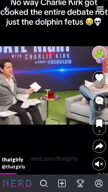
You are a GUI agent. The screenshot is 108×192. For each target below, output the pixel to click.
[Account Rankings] (80, 183)
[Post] (62, 183)
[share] (99, 146)
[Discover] (44, 183)
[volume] (98, 163)
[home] (17, 183)
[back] (8, 9)
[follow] (99, 60)
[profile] (99, 53)
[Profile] (99, 183)
